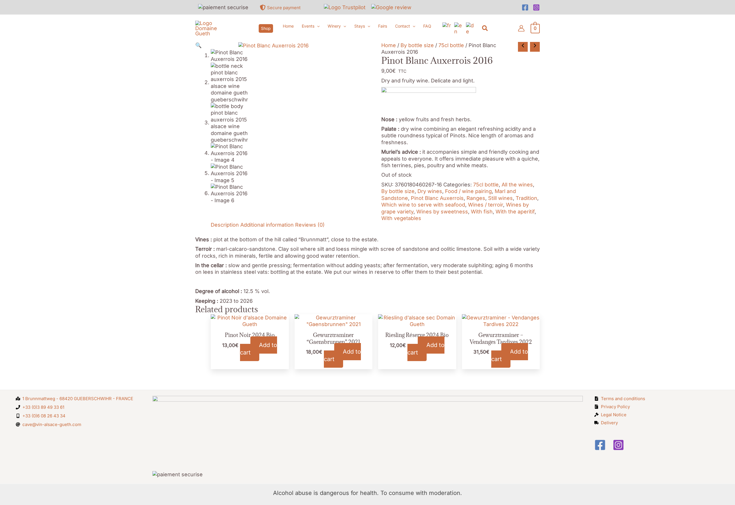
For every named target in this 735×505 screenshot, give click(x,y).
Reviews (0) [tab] (310, 225)
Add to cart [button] (258, 349)
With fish (482, 212)
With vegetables (401, 218)
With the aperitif (515, 212)
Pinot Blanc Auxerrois (437, 198)
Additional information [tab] (267, 225)
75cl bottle (451, 45)
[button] (266, 28)
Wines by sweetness (442, 212)
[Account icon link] (521, 28)
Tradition (526, 198)
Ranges (476, 198)
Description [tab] (225, 225)
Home (388, 45)
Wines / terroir (485, 205)
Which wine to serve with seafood (423, 205)
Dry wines (429, 191)
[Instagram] (536, 7)
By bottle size (417, 45)
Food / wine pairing (468, 191)
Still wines (500, 198)
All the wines (517, 185)
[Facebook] (525, 7)
